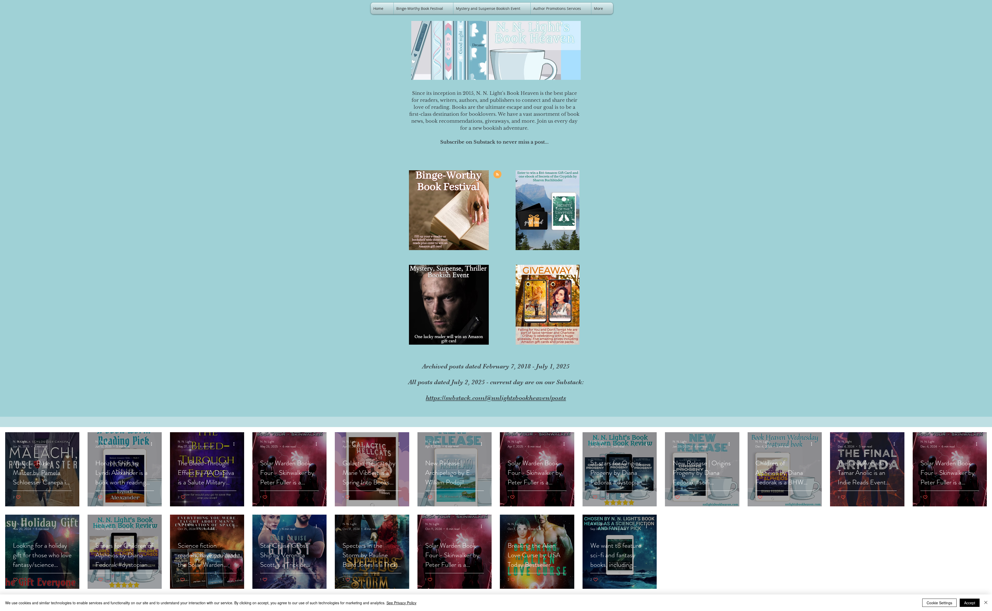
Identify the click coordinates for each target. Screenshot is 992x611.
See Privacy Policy (401, 602)
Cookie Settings (939, 602)
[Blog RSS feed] (497, 174)
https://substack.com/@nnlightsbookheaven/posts (496, 397)
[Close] (986, 603)
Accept (969, 602)
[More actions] (71, 444)
